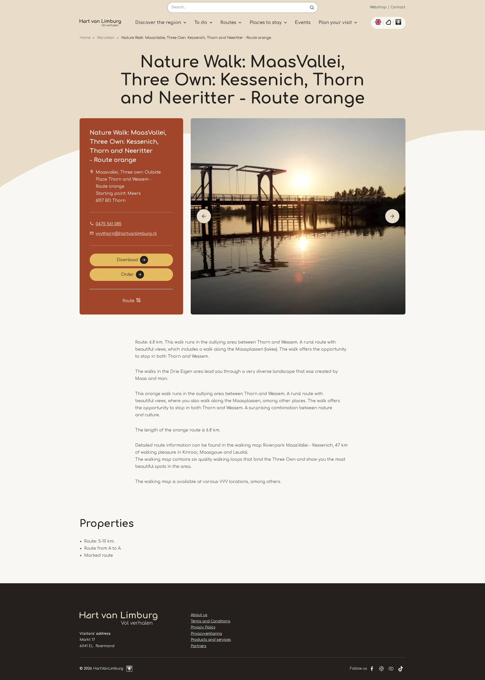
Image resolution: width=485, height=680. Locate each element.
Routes (228, 22)
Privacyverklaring (206, 634)
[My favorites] (388, 23)
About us (199, 615)
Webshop (378, 7)
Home (85, 38)
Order (127, 274)
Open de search (312, 7)
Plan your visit (335, 22)
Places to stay (266, 22)
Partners (198, 646)
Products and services (211, 640)
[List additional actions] (377, 22)
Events (302, 22)
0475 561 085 (109, 224)
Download (127, 260)
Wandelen (105, 38)
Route (128, 301)
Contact (398, 7)
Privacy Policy (203, 627)
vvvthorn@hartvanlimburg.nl (126, 233)
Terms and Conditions (210, 621)
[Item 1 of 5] (298, 216)
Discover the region (158, 22)
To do (200, 22)
